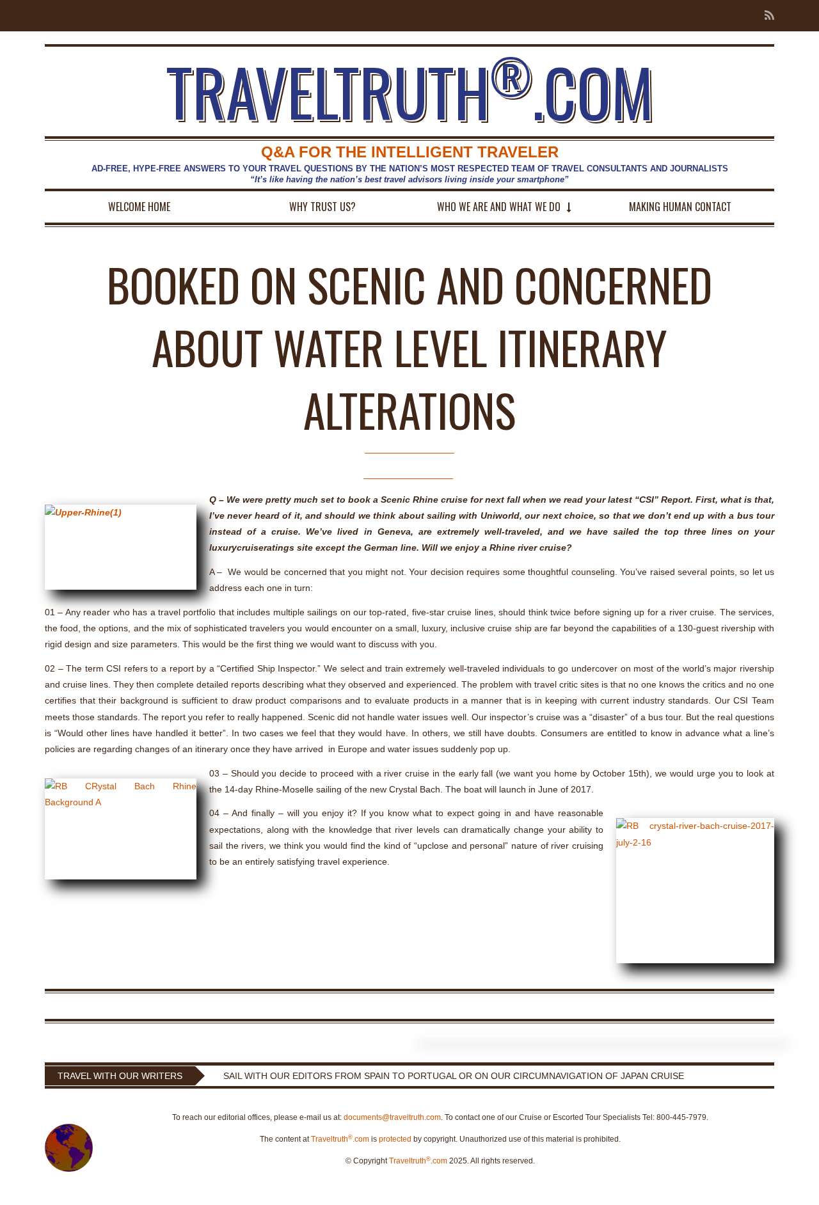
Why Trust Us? (322, 206)
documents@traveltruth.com (392, 1117)
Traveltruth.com (340, 1139)
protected (395, 1139)
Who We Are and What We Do (499, 206)
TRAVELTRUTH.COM (409, 91)
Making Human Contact (680, 206)
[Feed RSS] (765, 15)
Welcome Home (139, 206)
